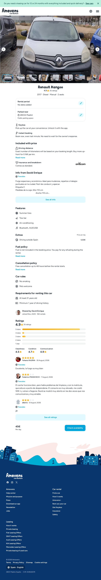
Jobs (8, 511)
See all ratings (50, 417)
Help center (11, 493)
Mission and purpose (14, 497)
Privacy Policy (18, 562)
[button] (98, 3)
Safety (55, 514)
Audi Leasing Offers (14, 540)
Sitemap (29, 562)
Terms (8, 562)
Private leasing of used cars (17, 551)
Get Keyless (57, 507)
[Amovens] (10, 11)
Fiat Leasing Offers (13, 533)
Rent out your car (59, 504)
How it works (57, 497)
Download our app (13, 504)
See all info (50, 199)
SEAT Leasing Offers (14, 536)
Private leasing (12, 529)
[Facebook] (7, 482)
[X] (16, 482)
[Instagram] (12, 482)
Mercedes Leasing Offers (16, 547)
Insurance (56, 511)
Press (8, 500)
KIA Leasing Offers (13, 543)
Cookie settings (41, 562)
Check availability (75, 428)
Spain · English (17, 567)
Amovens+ (56, 500)
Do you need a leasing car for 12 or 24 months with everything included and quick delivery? (48, 3)
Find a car (56, 493)
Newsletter (10, 507)
